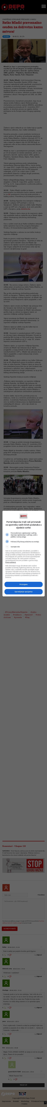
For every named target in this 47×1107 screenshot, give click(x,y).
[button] (23, 546)
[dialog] (23, 553)
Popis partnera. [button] (10, 562)
